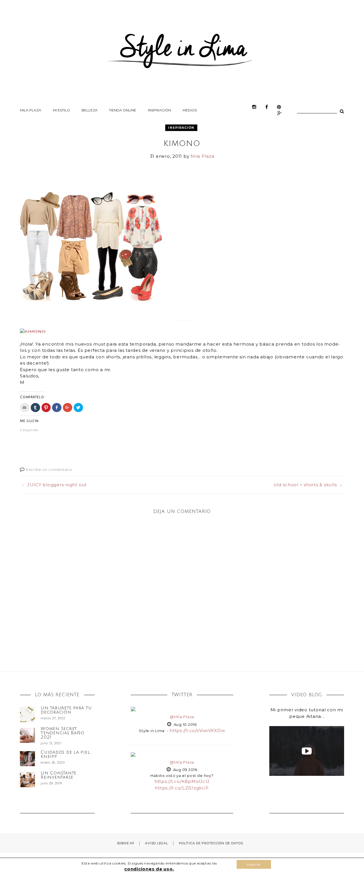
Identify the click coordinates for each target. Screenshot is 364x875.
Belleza (90, 110)
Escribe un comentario (49, 469)
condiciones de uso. (149, 869)
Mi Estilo (61, 110)
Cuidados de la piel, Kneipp (65, 754)
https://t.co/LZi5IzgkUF (182, 788)
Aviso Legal (156, 843)
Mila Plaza (30, 110)
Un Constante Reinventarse (58, 775)
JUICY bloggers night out (57, 484)
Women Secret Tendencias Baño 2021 (62, 732)
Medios (190, 110)
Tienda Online (122, 110)
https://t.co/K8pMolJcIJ (182, 781)
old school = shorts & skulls (305, 484)
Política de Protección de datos (211, 843)
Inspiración (159, 110)
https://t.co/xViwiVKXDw (197, 730)
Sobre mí (125, 843)
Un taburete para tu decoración (66, 710)
